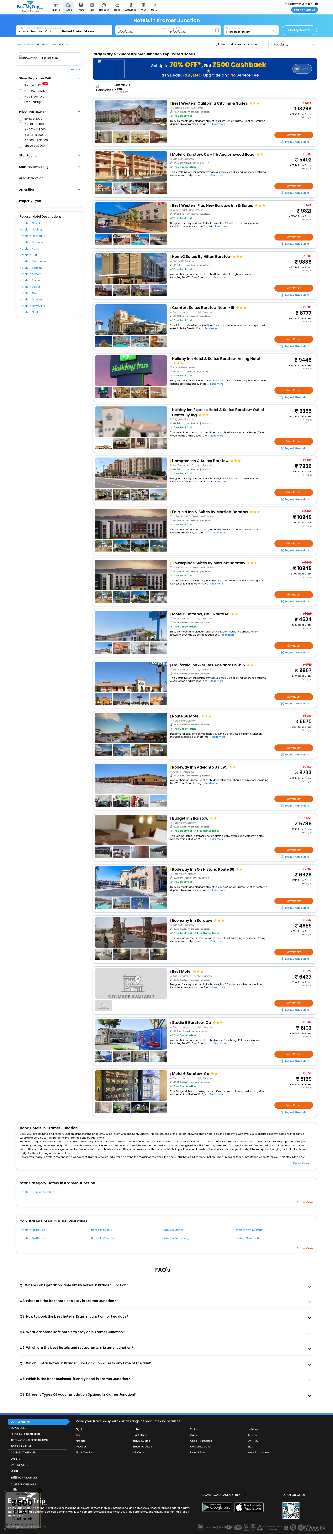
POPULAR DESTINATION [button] (25, 1434)
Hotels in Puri (28, 255)
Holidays (253, 1429)
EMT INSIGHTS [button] (19, 1465)
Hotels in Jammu (31, 268)
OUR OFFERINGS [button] (21, 1422)
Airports (80, 1441)
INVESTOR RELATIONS (24, 1477)
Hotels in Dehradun (32, 236)
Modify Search (299, 30)
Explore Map (50, 58)
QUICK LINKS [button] (18, 1428)
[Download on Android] (216, 1511)
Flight (79, 1429)
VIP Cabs (138, 1452)
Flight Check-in (85, 1452)
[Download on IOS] (249, 1511)
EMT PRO (253, 1441)
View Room (293, 135)
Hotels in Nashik (30, 223)
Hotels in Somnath (32, 280)
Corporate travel (200, 1446)
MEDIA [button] (14, 1471)
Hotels (137, 1429)
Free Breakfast (34, 96)
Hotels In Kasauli (102, 1230)
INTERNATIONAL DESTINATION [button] (29, 1440)
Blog (250, 1446)
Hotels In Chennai (103, 1238)
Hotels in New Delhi (32, 306)
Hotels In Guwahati (246, 1238)
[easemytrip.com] (30, 11)
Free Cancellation (36, 91)
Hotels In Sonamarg (175, 1238)
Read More (301, 1163)
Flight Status (140, 1435)
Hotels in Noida (30, 312)
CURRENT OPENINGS (23, 1484)
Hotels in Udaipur (31, 229)
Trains (194, 1429)
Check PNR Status (201, 1441)
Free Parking (32, 102)
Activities (81, 1446)
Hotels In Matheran (32, 1238)
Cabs (193, 1435)
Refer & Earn (198, 1452)
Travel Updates (142, 1446)
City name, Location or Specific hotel (40, 28)
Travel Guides (141, 1441)
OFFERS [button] (15, 1459)
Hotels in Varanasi (32, 242)
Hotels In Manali (172, 1230)
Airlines (252, 1435)
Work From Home (258, 1452)
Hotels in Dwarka (31, 299)
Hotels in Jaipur (30, 287)
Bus (78, 1435)
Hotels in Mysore (31, 274)
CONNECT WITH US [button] (23, 1452)
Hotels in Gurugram (33, 261)
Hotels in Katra (29, 249)
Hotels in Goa (29, 293)
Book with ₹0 (35, 85)
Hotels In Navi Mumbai (248, 1230)
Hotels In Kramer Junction (37, 1192)
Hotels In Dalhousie (32, 1230)
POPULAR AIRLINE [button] (21, 1446)
